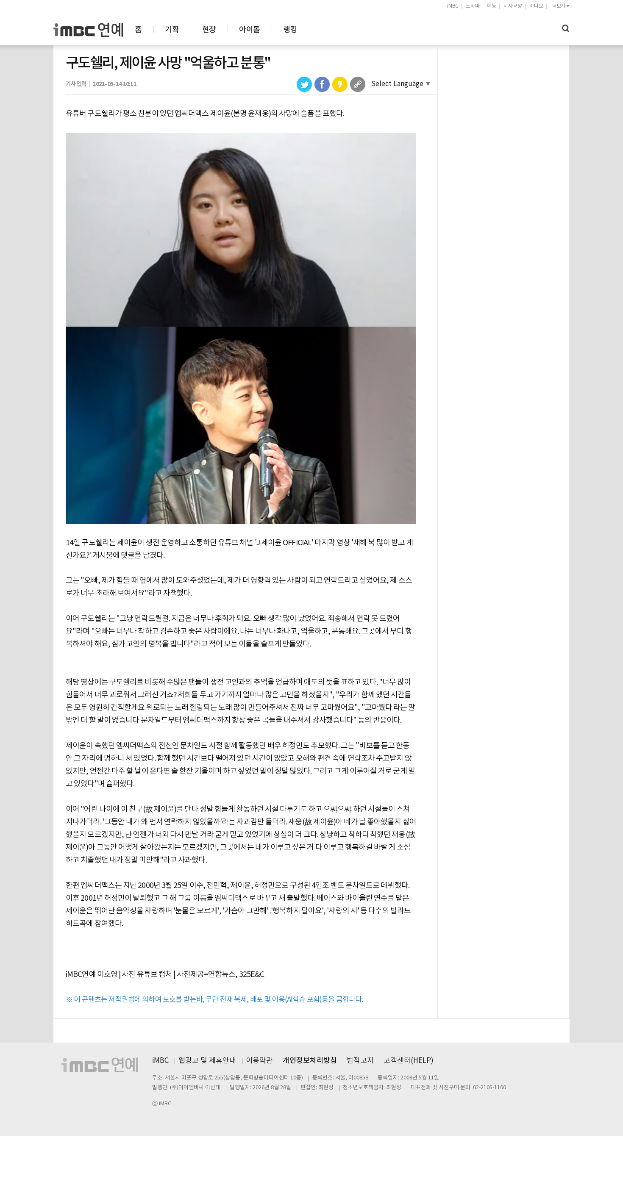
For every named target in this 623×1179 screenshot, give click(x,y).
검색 (566, 29)
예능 (491, 6)
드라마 (473, 6)
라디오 (536, 6)
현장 (209, 29)
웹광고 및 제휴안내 (207, 1061)
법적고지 (360, 1061)
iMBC (453, 6)
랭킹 (290, 29)
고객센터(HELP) (409, 1061)
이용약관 (259, 1061)
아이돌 (249, 29)
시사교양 (512, 6)
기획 (172, 29)
